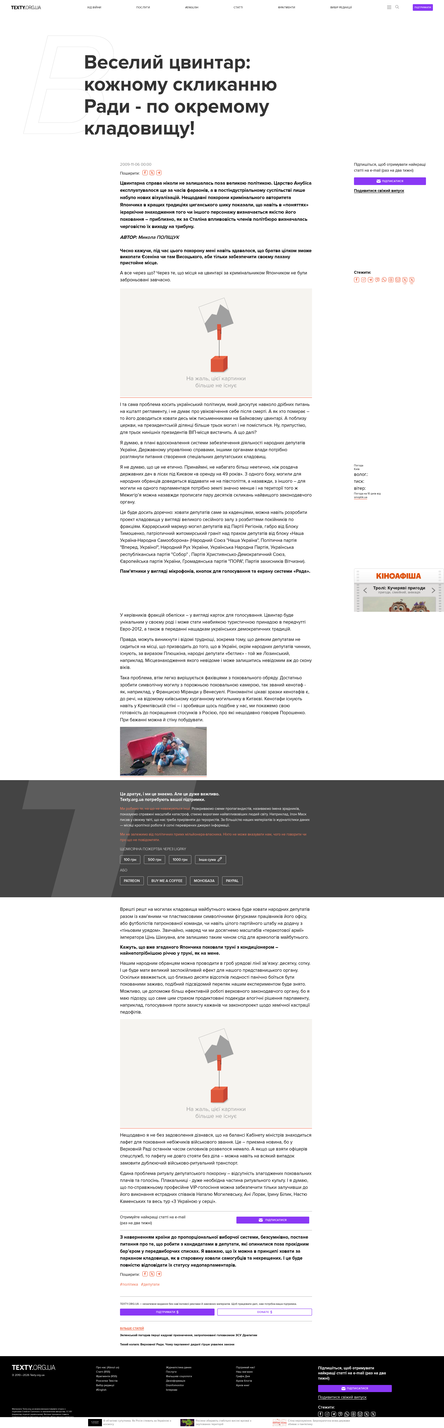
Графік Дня (243, 1376)
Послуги (171, 1372)
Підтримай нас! (245, 1367)
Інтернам (171, 1390)
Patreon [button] (132, 881)
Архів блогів (244, 1381)
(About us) (113, 1367)
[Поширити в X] (152, 172)
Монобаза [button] (204, 881)
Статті (99, 1372)
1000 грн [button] (180, 859)
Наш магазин (244, 1372)
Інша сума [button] (207, 859)
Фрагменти (103, 1376)
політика (130, 1284)
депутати (151, 1284)
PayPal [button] (232, 881)
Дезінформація (175, 1381)
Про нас (101, 1367)
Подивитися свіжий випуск (379, 190)
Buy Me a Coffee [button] (166, 881)
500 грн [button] (154, 859)
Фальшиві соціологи (179, 1376)
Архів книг (243, 1385)
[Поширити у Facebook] (145, 172)
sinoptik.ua (360, 497)
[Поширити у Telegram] (158, 172)
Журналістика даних (178, 1367)
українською (36, 1414)
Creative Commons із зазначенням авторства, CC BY (47, 1411)
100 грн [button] (130, 859)
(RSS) (107, 1372)
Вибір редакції (105, 1385)
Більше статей (132, 1328)
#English (101, 1390)
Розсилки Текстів (107, 1381)
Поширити (130, 173)
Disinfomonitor (175, 1385)
